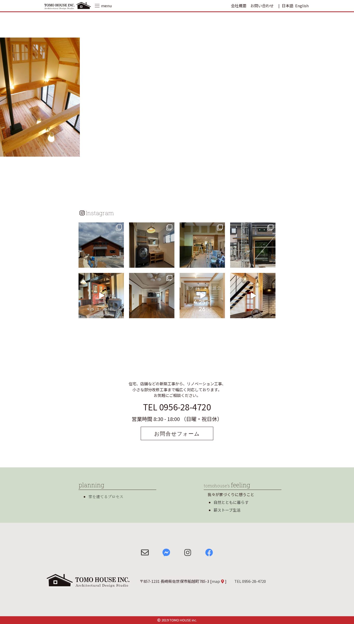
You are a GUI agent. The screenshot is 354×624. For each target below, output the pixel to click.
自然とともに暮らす (231, 502)
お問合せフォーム (177, 433)
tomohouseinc (101, 227)
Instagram (100, 213)
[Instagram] (119, 263)
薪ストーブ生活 (227, 510)
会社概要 (238, 5)
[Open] (101, 245)
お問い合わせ (262, 5)
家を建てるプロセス (105, 496)
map (216, 581)
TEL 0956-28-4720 (177, 407)
